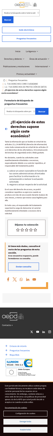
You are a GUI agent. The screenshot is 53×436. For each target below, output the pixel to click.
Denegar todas (25, 421)
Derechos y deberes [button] (13, 58)
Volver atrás (8, 128)
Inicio (17, 51)
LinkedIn (44, 332)
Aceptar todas (25, 429)
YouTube (38, 332)
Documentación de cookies (16, 407)
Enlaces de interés (18, 346)
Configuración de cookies (25, 413)
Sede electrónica (26, 30)
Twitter (32, 332)
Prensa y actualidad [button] (25, 74)
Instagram (50, 332)
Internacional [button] (41, 66)
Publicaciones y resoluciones (16, 66)
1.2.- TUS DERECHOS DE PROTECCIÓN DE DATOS (26, 87)
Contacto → (7, 325)
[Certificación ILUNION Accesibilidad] (19, 363)
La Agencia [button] (31, 51)
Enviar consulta (23, 266)
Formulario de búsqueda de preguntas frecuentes (18, 102)
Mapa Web (14, 354)
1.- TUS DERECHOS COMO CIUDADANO (21, 84)
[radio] (18, 230)
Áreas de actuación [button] (38, 58)
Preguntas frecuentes (26, 38)
